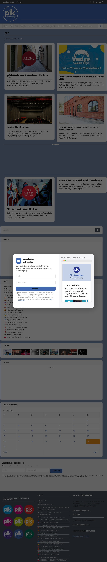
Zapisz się (35, 289)
